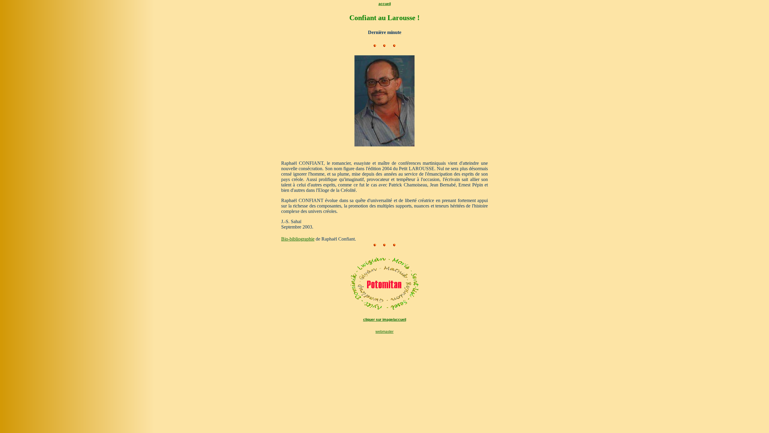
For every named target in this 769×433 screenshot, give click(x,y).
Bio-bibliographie (298, 238)
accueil (384, 4)
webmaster (384, 332)
